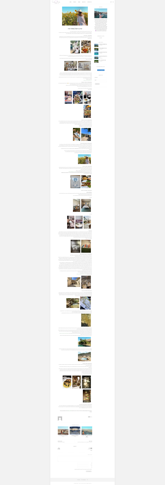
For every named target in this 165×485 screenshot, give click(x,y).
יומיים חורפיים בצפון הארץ (75, 435)
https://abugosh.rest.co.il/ (72, 171)
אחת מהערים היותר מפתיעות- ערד (63, 435)
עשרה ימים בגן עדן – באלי (102, 60)
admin (89, 416)
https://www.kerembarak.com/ (87, 80)
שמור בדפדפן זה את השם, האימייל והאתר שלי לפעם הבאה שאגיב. (82, 469)
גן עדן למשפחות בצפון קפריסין (103, 44)
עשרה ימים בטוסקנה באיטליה (103, 48)
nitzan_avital (69, 410)
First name (96, 77)
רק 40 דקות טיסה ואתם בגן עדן (103, 52)
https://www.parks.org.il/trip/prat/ (64, 333)
